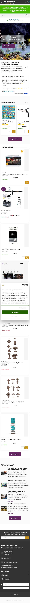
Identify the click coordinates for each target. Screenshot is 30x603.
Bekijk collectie (14, 139)
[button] (25, 2)
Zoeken (26, 16)
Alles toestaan (15, 312)
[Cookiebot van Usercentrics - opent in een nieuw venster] (22, 285)
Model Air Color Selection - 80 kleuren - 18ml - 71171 (15, 174)
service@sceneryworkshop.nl (11, 562)
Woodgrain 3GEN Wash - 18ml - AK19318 (11, 439)
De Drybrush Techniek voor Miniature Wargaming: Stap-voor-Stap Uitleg (17, 469)
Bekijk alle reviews (9, 91)
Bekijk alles (14, 454)
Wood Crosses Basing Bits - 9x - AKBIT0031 (13, 402)
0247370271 (7, 558)
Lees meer (10, 478)
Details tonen (22, 307)
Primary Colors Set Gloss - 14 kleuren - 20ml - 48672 (15, 325)
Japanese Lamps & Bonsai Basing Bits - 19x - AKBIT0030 (12, 363)
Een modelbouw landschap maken (16, 480)
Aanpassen (14, 316)
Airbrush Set (4, 212)
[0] (28, 2)
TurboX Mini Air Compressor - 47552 (11, 249)
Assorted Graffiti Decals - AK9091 (8, 122)
